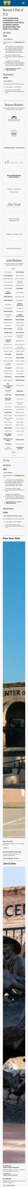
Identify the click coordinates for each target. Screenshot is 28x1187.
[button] (23, 3)
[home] (7, 3)
